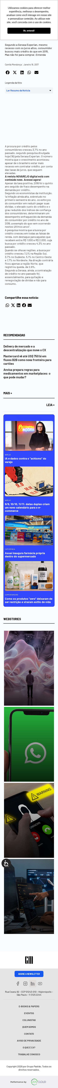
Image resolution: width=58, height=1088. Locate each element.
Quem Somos (29, 1026)
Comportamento (11, 595)
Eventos (29, 1013)
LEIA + (50, 405)
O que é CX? (29, 1047)
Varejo (8, 455)
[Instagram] (25, 983)
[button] (7, 72)
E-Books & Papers (29, 1006)
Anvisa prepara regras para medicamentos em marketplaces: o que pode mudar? (26, 373)
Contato (29, 1033)
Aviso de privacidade (29, 1040)
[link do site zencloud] (38, 1082)
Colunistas (29, 1020)
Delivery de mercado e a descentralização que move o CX (24, 348)
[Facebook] (18, 983)
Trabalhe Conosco (29, 1054)
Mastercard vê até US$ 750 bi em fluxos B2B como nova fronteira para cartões (27, 359)
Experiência (10, 549)
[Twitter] (32, 983)
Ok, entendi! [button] (29, 30)
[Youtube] (40, 983)
